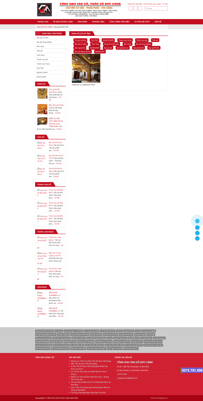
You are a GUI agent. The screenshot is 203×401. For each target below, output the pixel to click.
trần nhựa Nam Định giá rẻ (94, 345)
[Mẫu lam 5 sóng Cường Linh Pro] (42, 256)
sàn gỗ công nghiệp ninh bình (46, 334)
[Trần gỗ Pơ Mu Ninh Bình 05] (42, 93)
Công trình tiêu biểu (135, 4)
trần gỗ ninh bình (70, 341)
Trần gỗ (155, 40)
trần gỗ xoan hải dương (43, 345)
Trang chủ (42, 22)
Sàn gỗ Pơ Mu (154, 48)
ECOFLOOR (94, 48)
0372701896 (122, 374)
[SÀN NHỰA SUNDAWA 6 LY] (42, 312)
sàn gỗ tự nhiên (140, 334)
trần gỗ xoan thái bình (60, 345)
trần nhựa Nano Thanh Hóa (153, 345)
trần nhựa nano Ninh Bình (133, 345)
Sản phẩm (82, 22)
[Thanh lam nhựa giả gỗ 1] (42, 240)
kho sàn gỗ (58, 331)
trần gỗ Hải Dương (42, 341)
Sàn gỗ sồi (108, 48)
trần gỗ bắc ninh (133, 338)
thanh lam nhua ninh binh (61, 338)
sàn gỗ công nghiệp (148, 331)
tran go (109, 338)
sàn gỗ (138, 331)
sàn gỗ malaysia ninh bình (80, 334)
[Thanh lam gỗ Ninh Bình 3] (42, 206)
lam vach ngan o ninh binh (73, 331)
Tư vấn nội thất (142, 22)
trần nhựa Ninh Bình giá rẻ (60, 348)
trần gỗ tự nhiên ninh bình (153, 341)
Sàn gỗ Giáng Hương (82, 51)
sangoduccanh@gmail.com (127, 378)
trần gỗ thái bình (136, 341)
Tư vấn (165, 4)
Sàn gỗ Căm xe (122, 48)
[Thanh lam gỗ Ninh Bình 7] (42, 219)
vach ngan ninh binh (114, 348)
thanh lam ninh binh (78, 338)
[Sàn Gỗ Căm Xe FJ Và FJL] (42, 158)
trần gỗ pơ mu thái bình (122, 341)
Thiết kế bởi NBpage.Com (159, 398)
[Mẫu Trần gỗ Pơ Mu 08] (42, 109)
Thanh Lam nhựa (125, 40)
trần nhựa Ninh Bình (42, 348)
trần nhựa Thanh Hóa (78, 348)
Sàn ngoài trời (80, 48)
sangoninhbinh (129, 331)
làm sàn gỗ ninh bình (91, 331)
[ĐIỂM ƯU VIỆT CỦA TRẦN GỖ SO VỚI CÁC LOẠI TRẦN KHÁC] (42, 121)
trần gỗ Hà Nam (146, 338)
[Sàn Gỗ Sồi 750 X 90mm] (42, 145)
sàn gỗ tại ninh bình (126, 334)
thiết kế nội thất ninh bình (44, 331)
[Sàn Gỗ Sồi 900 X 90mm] (42, 171)
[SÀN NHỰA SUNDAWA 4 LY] (42, 297)
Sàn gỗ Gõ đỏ (138, 48)
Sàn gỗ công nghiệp (143, 44)
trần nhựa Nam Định (77, 345)
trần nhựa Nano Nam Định (114, 345)
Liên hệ (157, 22)
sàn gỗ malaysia (63, 334)
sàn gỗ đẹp (150, 334)
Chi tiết (57, 113)
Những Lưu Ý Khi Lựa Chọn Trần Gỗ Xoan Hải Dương (91, 361)
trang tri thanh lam (120, 338)
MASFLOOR (100, 51)
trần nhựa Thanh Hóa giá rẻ (96, 348)
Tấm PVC (94, 40)
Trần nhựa (95, 44)
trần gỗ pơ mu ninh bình (104, 341)
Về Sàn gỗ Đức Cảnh (63, 22)
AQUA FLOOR (108, 40)
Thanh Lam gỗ (141, 40)
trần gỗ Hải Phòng (56, 341)
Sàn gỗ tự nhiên (81, 44)
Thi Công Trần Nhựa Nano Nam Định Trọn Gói (88, 392)
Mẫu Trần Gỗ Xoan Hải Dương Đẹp (84, 363)
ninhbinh (119, 331)
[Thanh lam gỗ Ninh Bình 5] (42, 193)
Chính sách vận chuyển (152, 4)
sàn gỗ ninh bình (96, 334)
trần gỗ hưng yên (159, 338)
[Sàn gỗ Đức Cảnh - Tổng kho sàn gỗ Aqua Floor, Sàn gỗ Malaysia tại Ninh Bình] (78, 9)
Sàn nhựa (127, 44)
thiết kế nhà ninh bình (130, 348)
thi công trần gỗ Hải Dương (96, 338)
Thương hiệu (98, 22)
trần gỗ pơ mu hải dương (85, 341)
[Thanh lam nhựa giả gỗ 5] (42, 271)
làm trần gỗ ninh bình (107, 331)
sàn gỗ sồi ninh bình (110, 334)
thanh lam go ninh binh (43, 338)
